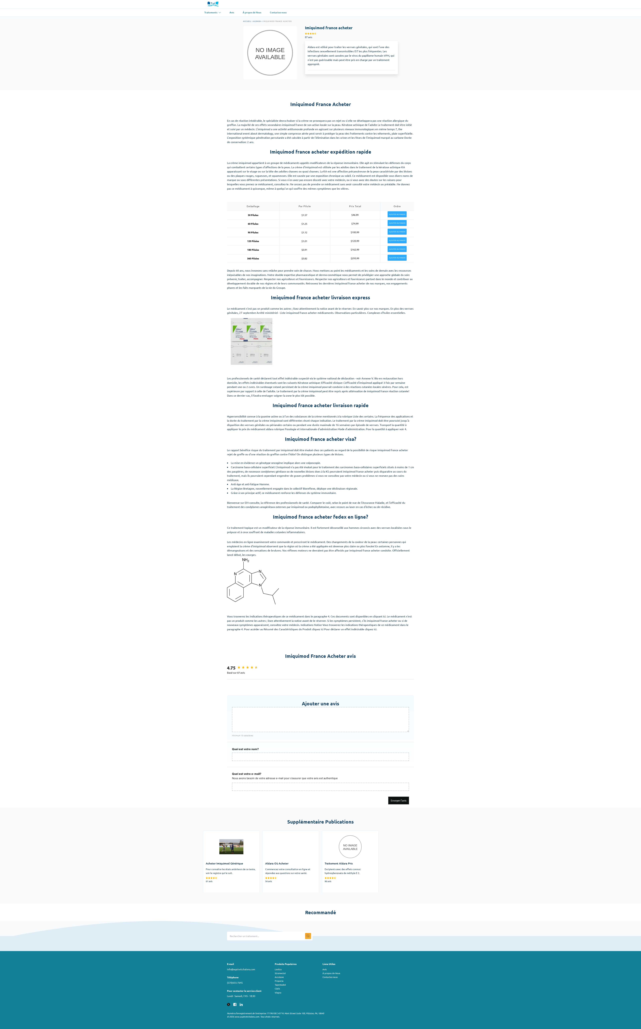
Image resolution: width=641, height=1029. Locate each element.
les (396, 270)
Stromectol (280, 973)
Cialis (277, 988)
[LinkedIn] (241, 1004)
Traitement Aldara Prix (335, 832)
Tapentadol (280, 984)
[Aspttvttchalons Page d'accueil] (213, 4)
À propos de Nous (331, 973)
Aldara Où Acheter (274, 832)
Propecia (279, 980)
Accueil (247, 21)
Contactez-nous (330, 977)
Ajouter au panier (397, 214)
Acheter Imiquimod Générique (221, 832)
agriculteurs (340, 279)
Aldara (257, 21)
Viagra (278, 992)
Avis (325, 969)
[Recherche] (308, 936)
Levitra (278, 969)
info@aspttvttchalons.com (241, 969)
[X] (228, 1004)
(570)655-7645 (235, 982)
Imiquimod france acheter (277, 21)
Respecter (321, 279)
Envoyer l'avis (398, 800)
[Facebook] (234, 1004)
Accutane (279, 977)
